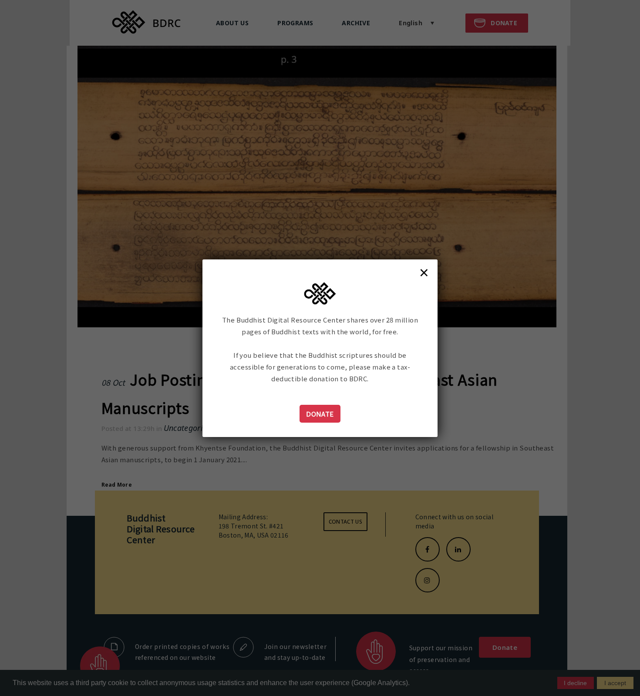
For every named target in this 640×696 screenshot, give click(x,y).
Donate (320, 413)
